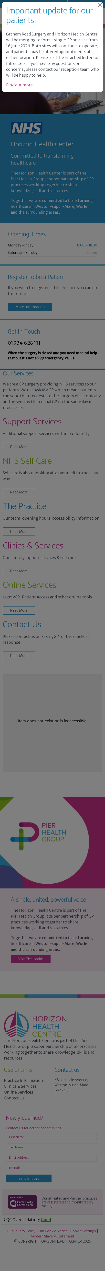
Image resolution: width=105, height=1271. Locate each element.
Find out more (19, 84)
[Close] (100, 5)
